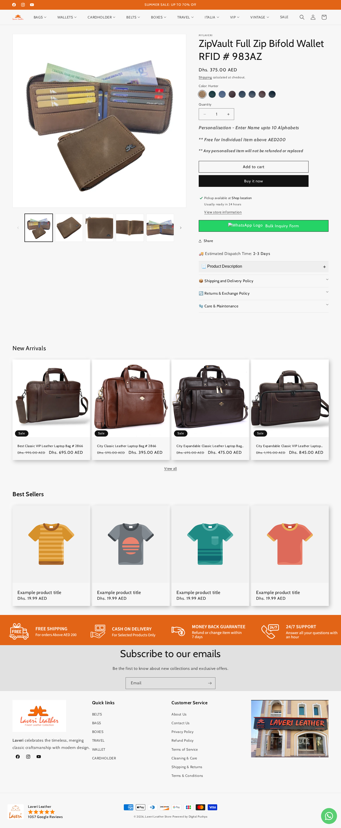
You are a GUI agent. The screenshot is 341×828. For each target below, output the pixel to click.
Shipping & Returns (186, 767)
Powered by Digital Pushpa (189, 816)
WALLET (99, 749)
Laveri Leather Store (158, 816)
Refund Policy (182, 740)
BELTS (97, 714)
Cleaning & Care (184, 758)
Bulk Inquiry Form (282, 226)
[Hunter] (202, 94)
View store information (223, 212)
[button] (42, 17)
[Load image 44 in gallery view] (130, 228)
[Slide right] (180, 227)
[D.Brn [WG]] (232, 94)
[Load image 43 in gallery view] (99, 228)
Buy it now (253, 181)
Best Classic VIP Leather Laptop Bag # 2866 (50, 446)
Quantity (205, 104)
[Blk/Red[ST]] (242, 94)
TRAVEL (98, 740)
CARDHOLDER (104, 758)
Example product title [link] (39, 592)
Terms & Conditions (187, 775)
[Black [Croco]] (272, 94)
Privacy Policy (182, 731)
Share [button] (208, 240)
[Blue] (222, 94)
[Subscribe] (209, 683)
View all (170, 468)
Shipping (205, 77)
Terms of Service (184, 749)
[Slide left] (17, 227)
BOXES (98, 731)
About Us (179, 714)
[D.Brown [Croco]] (262, 94)
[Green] (212, 94)
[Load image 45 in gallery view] (160, 228)
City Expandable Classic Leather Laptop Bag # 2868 (209, 446)
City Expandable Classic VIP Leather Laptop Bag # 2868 (288, 446)
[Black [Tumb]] (252, 94)
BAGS (96, 723)
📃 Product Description (221, 266)
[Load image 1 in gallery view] (39, 228)
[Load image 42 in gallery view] (69, 228)
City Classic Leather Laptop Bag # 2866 (126, 446)
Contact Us (180, 723)
